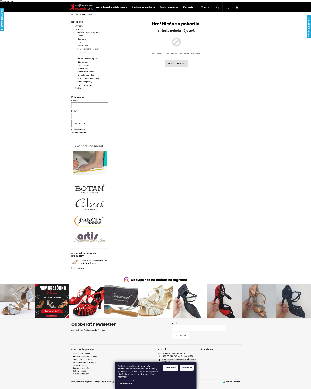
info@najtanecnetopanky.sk (174, 353)
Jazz (80, 42)
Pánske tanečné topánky (88, 49)
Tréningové (83, 45)
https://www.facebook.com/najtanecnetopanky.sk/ (179, 360)
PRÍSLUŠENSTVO (81, 68)
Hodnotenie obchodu (82, 354)
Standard (82, 39)
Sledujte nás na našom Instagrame (159, 280)
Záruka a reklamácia (82, 368)
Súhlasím (187, 367)
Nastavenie (126, 383)
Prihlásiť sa (80, 123)
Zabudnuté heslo (78, 133)
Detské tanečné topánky (87, 58)
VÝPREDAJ (79, 26)
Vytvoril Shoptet (233, 382)
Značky (78, 88)
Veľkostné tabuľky (81, 374)
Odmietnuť (170, 367)
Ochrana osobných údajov (84, 362)
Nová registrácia (78, 130)
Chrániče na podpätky (86, 75)
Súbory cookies (79, 371)
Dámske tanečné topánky (88, 32)
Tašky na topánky (85, 85)
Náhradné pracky (84, 81)
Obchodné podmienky (82, 359)
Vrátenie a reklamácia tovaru (85, 356)
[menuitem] (111, 7)
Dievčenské (83, 62)
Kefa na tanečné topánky (88, 78)
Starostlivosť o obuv (85, 72)
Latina (80, 36)
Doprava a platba (80, 365)
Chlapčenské (83, 65)
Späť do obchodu (176, 63)
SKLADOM (79, 29)
